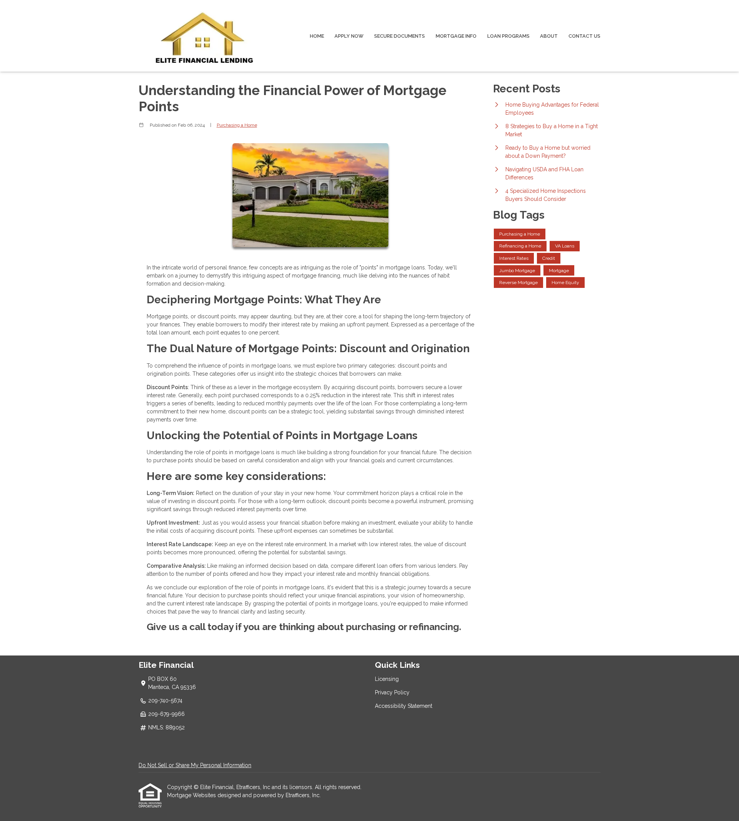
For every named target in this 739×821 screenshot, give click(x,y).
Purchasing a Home (237, 125)
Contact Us (584, 36)
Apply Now (348, 36)
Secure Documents (399, 36)
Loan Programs (508, 36)
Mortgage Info (456, 36)
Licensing (387, 679)
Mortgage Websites (192, 795)
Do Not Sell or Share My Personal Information (195, 765)
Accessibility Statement (403, 706)
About (549, 36)
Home (317, 36)
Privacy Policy (392, 692)
